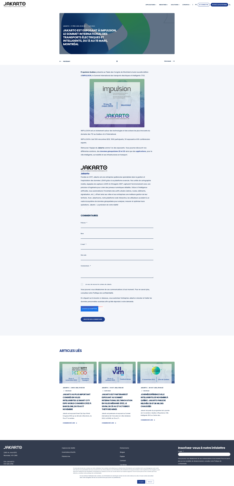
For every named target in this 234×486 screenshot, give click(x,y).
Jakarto (66, 26)
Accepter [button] (141, 481)
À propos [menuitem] (186, 5)
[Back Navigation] (117, 61)
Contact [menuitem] (123, 461)
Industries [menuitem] (163, 5)
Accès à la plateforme (219, 4)
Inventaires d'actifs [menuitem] (68, 452)
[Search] (229, 4)
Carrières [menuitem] (123, 465)
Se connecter (203, 4)
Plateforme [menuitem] (66, 456)
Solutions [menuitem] (174, 5)
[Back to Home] (15, 4)
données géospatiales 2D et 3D (112, 151)
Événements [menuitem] (124, 448)
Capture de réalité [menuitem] (68, 448)
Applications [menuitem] (150, 5)
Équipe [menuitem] (122, 456)
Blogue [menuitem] (122, 452)
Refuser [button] (150, 481)
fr (196, 4)
